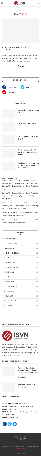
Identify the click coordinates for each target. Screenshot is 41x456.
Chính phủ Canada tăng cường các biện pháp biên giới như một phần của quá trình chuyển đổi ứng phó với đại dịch (27, 372)
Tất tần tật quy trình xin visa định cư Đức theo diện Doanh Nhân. (28, 165)
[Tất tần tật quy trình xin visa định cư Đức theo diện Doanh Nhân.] (8, 166)
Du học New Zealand (22, 301)
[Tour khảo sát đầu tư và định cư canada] (8, 387)
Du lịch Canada (22, 243)
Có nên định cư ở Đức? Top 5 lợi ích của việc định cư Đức (27, 152)
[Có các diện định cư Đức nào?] (8, 126)
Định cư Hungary (22, 267)
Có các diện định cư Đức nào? (27, 124)
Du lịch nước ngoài (21, 239)
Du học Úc (22, 305)
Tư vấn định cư (21, 248)
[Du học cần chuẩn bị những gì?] (8, 113)
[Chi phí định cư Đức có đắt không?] (8, 139)
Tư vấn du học (21, 282)
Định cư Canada (22, 258)
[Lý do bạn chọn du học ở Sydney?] (20, 31)
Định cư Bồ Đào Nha (22, 253)
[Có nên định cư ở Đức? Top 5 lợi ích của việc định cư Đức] (8, 153)
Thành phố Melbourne (18, 222)
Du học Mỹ (22, 296)
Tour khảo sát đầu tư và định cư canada (26, 386)
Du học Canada (22, 286)
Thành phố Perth (17, 215)
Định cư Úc (22, 277)
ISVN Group (20, 448)
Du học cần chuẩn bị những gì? (28, 111)
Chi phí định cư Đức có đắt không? (27, 138)
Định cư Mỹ (22, 272)
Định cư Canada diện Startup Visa (14, 208)
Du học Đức (22, 291)
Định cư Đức (22, 262)
